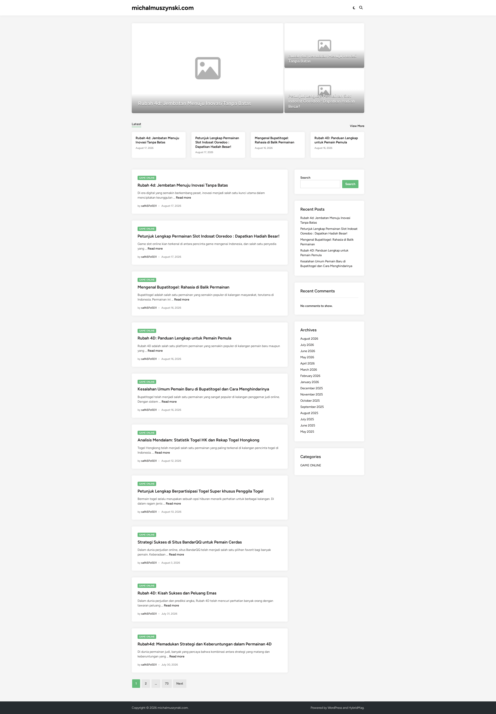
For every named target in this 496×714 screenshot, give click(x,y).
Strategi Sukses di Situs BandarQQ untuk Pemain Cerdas (190, 542)
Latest (136, 124)
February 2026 (310, 376)
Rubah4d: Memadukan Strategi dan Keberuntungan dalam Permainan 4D (205, 644)
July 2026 (307, 345)
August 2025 (309, 413)
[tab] (136, 123)
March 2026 (308, 369)
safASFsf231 (149, 206)
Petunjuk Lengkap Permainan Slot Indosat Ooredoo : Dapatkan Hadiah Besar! (217, 142)
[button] (265, 28)
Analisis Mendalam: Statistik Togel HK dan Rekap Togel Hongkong (198, 440)
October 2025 (310, 400)
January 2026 (309, 382)
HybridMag (356, 708)
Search (305, 177)
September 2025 (312, 407)
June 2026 (307, 351)
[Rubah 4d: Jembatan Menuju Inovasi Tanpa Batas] (207, 68)
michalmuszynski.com (163, 7)
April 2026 (307, 363)
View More (357, 126)
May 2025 (307, 431)
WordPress (335, 708)
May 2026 (307, 357)
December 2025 (311, 388)
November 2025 (311, 394)
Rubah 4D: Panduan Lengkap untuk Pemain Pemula (184, 338)
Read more (183, 197)
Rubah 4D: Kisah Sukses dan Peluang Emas (177, 593)
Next (179, 683)
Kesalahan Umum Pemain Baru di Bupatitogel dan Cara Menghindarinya (203, 389)
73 (167, 683)
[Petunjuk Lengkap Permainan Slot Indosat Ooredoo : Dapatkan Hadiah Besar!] (324, 91)
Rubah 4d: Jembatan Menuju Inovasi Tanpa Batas (183, 185)
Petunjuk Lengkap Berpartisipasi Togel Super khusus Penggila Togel (200, 491)
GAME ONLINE (147, 178)
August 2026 (309, 338)
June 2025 (307, 425)
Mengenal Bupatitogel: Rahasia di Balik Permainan (183, 287)
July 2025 (307, 419)
